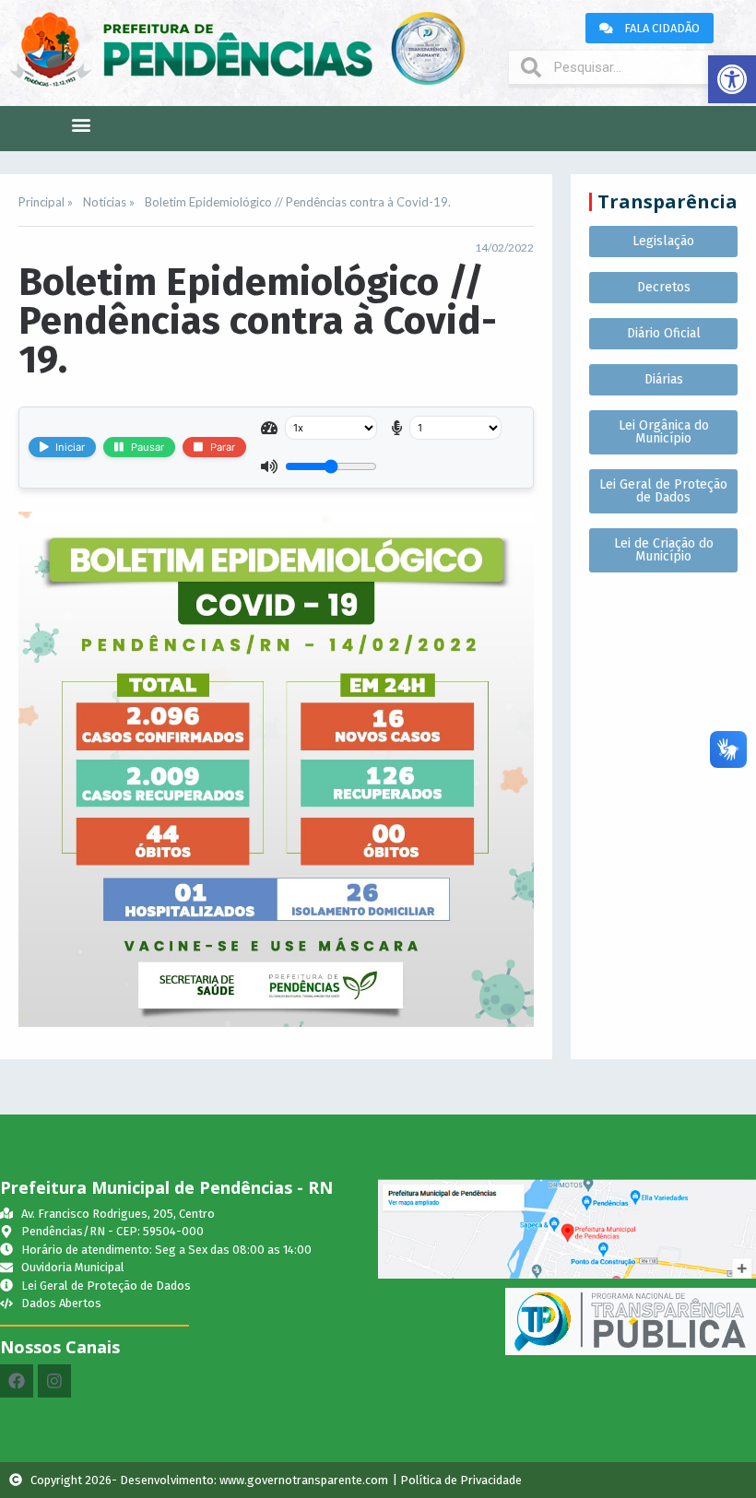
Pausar (147, 447)
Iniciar (70, 447)
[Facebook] (16, 1381)
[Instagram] (54, 1381)
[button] (732, 79)
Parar (222, 447)
